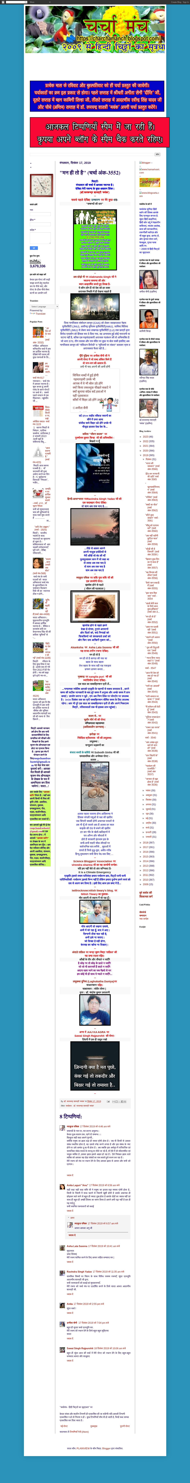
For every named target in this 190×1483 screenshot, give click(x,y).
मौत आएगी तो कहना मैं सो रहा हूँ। (94, 897)
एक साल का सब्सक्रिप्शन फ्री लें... (94, 683)
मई (147, 818)
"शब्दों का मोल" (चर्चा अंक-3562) (151, 507)
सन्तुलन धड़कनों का (94, 745)
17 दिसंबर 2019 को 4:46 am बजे (95, 1126)
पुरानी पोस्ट (125, 1426)
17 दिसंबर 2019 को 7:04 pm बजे (94, 1323)
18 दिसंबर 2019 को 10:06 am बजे (110, 1348)
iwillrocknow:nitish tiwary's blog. (93, 890)
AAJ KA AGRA (96, 1032)
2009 (146, 884)
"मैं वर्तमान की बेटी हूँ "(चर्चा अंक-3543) (152, 709)
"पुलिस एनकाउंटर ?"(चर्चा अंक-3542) (152, 720)
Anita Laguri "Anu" (77, 1185)
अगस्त (149, 804)
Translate (41, 313)
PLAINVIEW (83, 1448)
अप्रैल (149, 823)
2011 (146, 875)
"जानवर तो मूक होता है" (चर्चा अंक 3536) (152, 782)
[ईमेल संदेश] (108, 1101)
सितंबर (149, 799)
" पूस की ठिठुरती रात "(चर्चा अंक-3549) (152, 650)
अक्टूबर (149, 795)
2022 (146, 441)
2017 (146, 847)
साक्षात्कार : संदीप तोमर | (95, 988)
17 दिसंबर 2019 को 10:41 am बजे (104, 1246)
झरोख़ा (93, 734)
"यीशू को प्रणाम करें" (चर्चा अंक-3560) (152, 528)
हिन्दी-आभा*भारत (75, 498)
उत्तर (72, 1218)
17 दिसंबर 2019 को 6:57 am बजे (103, 1223)
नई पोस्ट (64, 1426)
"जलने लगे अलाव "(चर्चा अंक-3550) (152, 640)
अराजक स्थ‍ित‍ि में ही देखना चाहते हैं (94, 291)
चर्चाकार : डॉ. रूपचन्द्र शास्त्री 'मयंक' (80, 1106)
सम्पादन (142, 915)
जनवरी (149, 837)
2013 (146, 866)
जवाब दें (70, 1175)
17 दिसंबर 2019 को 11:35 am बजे (108, 1271)
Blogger (106, 1448)
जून (147, 813)
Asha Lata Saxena (77, 1246)
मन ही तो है (95, 654)
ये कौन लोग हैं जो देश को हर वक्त (95, 287)
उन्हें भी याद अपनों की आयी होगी (95, 366)
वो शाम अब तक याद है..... (95, 506)
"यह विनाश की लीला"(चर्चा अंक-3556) (151, 575)
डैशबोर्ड (142, 912)
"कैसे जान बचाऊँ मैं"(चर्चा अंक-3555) (152, 585)
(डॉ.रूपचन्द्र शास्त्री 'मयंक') (94, 192)
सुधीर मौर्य (88, 719)
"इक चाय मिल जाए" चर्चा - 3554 (151, 596)
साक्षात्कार (91, 985)
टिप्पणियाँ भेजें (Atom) (79, 1432)
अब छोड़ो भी (79, 276)
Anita (70, 1304)
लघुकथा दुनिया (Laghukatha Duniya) (93, 981)
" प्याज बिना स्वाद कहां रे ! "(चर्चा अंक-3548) (152, 661)
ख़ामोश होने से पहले (95, 584)
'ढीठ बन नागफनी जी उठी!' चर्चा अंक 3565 (152, 476)
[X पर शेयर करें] (119, 1101)
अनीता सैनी (72, 1323)
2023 (146, 436)
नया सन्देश (143, 919)
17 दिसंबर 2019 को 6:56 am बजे (104, 1185)
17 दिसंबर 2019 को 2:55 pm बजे (89, 1304)
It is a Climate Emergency (95, 872)
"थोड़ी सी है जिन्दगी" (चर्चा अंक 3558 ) (152, 552)
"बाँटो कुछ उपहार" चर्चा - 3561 (152, 518)
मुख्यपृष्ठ (93, 1426)
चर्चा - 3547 (150, 668)
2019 (146, 455)
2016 (146, 852)
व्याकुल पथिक (82, 577)
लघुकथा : (95, 741)
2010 (146, 880)
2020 (146, 450)
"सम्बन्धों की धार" (94, 203)
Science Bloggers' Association (92, 861)
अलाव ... (94, 759)
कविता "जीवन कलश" (93, 433)
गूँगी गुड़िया (84, 355)
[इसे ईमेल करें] (113, 1101)
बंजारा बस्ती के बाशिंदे (80, 752)
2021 (146, 446)
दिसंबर (149, 459)
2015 (146, 856)
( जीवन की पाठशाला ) (94, 588)
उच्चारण (95, 199)
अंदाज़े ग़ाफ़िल (78, 952)
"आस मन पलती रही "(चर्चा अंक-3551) (151, 630)
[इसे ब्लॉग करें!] (116, 1101)
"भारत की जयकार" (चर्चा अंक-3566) (152, 466)
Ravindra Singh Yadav (79, 1271)
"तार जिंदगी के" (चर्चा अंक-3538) (151, 758)
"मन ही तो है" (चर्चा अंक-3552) (151, 619)
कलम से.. (93, 715)
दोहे (115, 199)
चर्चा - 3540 (150, 737)
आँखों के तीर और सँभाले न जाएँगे (94, 959)
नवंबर (148, 790)
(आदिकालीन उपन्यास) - (94, 726)
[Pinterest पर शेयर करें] (125, 1101)
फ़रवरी (149, 832)
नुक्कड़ (81, 676)
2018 (146, 842)
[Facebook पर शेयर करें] (122, 1101)
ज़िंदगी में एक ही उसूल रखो (94, 1039)
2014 (146, 861)
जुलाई (148, 809)
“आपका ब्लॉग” (42, 838)
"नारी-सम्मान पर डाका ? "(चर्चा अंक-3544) (152, 699)
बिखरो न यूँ (95, 441)
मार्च (148, 827)
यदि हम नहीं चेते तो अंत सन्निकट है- (95, 868)
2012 (146, 870)
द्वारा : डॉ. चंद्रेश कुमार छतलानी (95, 992)
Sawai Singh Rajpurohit (80, 1348)
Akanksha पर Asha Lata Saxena (91, 647)
